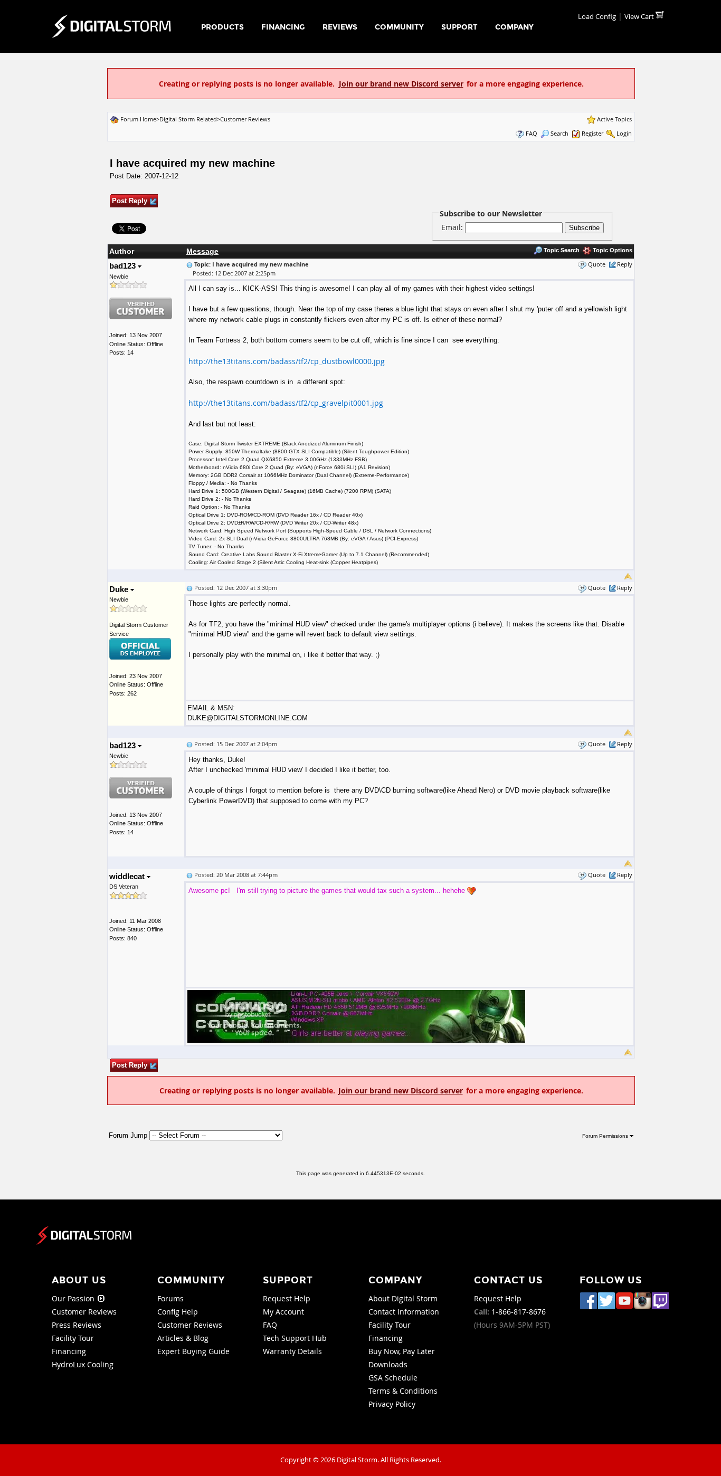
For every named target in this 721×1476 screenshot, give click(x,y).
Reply (624, 264)
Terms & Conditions (403, 1391)
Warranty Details (292, 1351)
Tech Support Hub (295, 1338)
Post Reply (129, 201)
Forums (170, 1298)
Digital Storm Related (188, 119)
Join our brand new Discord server (401, 84)
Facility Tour (73, 1338)
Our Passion (74, 1298)
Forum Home (138, 119)
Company (514, 27)
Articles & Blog (182, 1338)
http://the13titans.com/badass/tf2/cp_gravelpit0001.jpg (285, 403)
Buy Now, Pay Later (401, 1351)
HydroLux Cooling (82, 1364)
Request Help (286, 1298)
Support (459, 27)
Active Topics (614, 119)
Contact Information (403, 1312)
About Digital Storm (403, 1298)
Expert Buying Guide (193, 1351)
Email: (453, 227)
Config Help (177, 1312)
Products (222, 27)
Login (624, 133)
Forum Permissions (606, 1136)
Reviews (339, 27)
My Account (283, 1312)
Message (202, 251)
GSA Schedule (393, 1378)
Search (559, 133)
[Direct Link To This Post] (189, 264)
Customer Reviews (245, 119)
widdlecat (128, 876)
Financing (283, 27)
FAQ (531, 133)
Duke (119, 589)
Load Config (597, 16)
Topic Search (561, 250)
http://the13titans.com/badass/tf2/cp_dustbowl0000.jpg (286, 361)
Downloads (387, 1364)
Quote (596, 264)
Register (592, 133)
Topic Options (611, 250)
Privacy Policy (391, 1404)
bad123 (123, 265)
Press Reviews (76, 1325)
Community (399, 27)
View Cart (640, 16)
